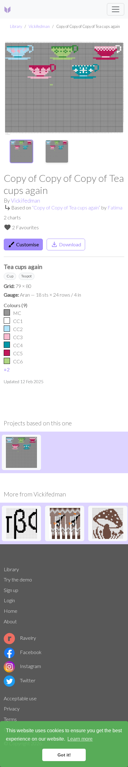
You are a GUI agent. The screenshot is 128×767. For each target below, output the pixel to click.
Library (16, 26)
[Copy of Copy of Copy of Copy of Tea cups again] (21, 452)
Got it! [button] (64, 754)
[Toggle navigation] (115, 9)
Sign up (11, 590)
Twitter (27, 680)
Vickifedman (39, 26)
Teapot (26, 276)
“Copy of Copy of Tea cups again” (66, 207)
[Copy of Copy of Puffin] (64, 523)
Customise (23, 244)
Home (10, 611)
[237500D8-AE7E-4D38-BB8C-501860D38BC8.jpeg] (21, 523)
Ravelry (28, 638)
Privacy (12, 708)
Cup (10, 276)
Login (9, 600)
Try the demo (18, 579)
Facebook (31, 652)
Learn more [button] (80, 739)
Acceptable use (20, 698)
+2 (7, 369)
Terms (10, 719)
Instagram (30, 666)
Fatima (114, 207)
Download (66, 244)
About (10, 621)
